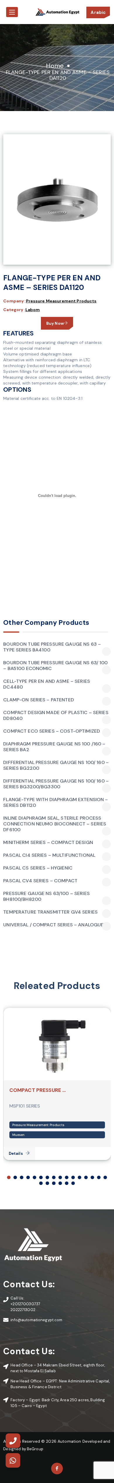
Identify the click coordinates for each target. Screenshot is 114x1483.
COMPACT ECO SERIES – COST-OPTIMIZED (51, 731)
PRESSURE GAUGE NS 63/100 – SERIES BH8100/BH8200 (46, 896)
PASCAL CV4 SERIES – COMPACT (40, 881)
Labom (32, 309)
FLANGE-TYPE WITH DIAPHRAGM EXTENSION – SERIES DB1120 (55, 802)
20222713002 (23, 1309)
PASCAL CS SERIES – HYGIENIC (37, 868)
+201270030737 (25, 1304)
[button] (9, 1177)
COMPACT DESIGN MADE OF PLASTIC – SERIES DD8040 (55, 715)
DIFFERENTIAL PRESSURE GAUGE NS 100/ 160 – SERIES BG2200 (56, 765)
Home (55, 65)
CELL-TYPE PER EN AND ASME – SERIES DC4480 (46, 684)
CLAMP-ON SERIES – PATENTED (38, 700)
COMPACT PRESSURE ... (37, 1090)
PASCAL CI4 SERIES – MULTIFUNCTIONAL (49, 855)
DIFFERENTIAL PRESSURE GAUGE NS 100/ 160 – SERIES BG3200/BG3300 (56, 784)
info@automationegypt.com (36, 1319)
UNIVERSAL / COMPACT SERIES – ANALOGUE (53, 925)
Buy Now (55, 323)
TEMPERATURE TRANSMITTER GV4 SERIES (50, 912)
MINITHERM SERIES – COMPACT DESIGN (48, 842)
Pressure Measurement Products (61, 301)
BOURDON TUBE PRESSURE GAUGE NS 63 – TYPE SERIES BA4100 (52, 647)
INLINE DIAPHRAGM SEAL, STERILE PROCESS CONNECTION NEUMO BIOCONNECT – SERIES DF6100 (54, 824)
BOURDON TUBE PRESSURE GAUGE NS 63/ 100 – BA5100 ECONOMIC (55, 665)
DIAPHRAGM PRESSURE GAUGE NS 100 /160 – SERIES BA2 (54, 747)
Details (16, 1153)
